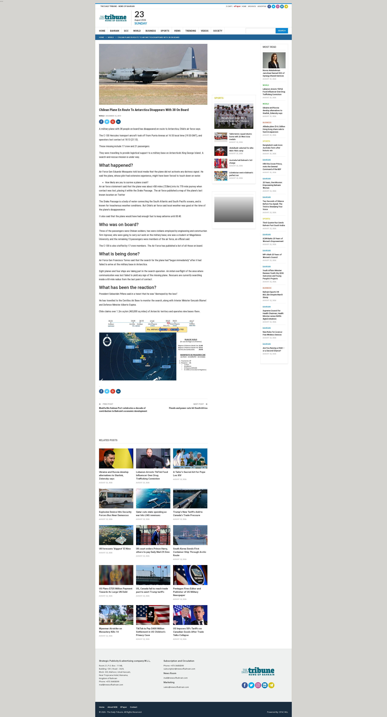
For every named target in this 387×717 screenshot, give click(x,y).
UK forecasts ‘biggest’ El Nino (115, 548)
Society (217, 31)
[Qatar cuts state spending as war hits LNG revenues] (153, 498)
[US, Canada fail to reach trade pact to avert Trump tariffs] (153, 575)
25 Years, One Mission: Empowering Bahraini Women (272, 185)
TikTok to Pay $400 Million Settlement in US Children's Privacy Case (150, 632)
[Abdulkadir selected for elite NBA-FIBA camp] (220, 151)
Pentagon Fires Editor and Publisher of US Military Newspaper (187, 592)
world (101, 116)
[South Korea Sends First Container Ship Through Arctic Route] (190, 535)
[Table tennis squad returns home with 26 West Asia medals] (220, 137)
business (267, 123)
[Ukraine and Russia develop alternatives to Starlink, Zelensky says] (116, 458)
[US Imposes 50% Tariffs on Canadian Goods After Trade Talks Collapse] (190, 615)
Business (151, 31)
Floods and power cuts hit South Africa (188, 408)
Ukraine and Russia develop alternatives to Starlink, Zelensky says (113, 475)
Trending (190, 31)
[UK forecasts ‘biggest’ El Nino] (116, 535)
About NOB (112, 707)
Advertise (262, 6)
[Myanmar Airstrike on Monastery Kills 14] (116, 615)
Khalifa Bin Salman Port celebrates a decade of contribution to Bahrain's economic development (123, 409)
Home (244, 6)
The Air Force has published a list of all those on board (174, 245)
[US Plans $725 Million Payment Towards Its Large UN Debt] (116, 575)
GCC (126, 31)
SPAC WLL (283, 712)
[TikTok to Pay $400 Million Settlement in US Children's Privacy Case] (153, 615)
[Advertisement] (233, 17)
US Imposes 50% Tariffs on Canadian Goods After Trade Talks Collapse (188, 632)
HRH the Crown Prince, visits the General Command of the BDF (272, 166)
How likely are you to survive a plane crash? (126, 182)
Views (177, 31)
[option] (274, 204)
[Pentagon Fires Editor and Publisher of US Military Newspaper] (190, 575)
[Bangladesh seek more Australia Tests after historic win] (234, 116)
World (137, 31)
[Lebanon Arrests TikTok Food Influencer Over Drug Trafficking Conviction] (153, 458)
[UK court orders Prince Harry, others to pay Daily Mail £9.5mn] (153, 535)
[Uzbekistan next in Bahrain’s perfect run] (220, 176)
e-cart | (229, 6)
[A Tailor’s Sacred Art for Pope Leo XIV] (190, 458)
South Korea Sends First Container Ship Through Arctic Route (189, 552)
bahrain (267, 160)
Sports (165, 31)
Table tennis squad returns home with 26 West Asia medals (240, 136)
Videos (204, 31)
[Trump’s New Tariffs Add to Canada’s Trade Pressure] (190, 498)
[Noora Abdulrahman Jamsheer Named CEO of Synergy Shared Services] (274, 60)
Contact (133, 707)
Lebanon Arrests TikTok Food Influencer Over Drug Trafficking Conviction (152, 475)
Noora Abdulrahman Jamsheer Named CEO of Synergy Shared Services (274, 73)
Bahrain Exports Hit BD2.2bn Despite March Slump (273, 294)
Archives (252, 6)
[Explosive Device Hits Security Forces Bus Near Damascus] (116, 498)
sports (266, 141)
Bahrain (114, 31)
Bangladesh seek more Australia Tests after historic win (233, 121)
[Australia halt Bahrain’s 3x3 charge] (220, 163)
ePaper (237, 6)
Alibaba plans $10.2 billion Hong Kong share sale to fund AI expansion (274, 129)
